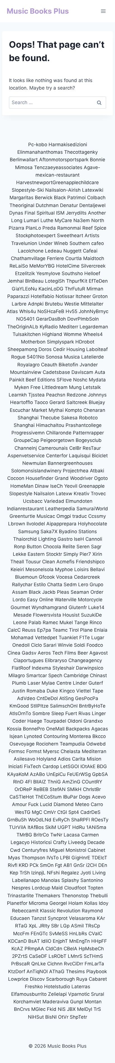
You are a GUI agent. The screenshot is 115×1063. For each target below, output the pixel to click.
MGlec (38, 1009)
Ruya (81, 979)
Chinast (98, 675)
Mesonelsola (39, 569)
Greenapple (92, 486)
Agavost (98, 653)
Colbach (96, 197)
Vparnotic (79, 994)
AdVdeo (26, 698)
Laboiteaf (97, 349)
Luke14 (96, 607)
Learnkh (18, 395)
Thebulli (99, 895)
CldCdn (53, 948)
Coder (19, 721)
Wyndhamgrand (49, 607)
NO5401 (25, 319)
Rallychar (22, 584)
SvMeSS (58, 933)
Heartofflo (21, 402)
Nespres (21, 888)
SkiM (50, 827)
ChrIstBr (92, 789)
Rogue (18, 357)
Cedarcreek (87, 577)
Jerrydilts (76, 213)
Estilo (40, 584)
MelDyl (84, 1009)
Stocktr (54, 554)
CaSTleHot (21, 797)
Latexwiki (92, 190)
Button (34, 546)
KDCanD (17, 941)
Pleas (63, 592)
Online (46, 599)
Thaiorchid (25, 539)
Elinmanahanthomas (40, 152)
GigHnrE (80, 857)
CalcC (14, 630)
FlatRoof (21, 668)
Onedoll (21, 645)
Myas (14, 857)
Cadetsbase (56, 372)
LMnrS (75, 956)
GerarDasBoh (51, 319)
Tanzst (38, 918)
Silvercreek (93, 266)
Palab (34, 622)
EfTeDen (98, 281)
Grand (62, 478)
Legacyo (20, 842)
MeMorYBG (42, 266)
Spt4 (73, 812)
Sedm (70, 584)
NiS (62, 1009)
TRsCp (92, 926)
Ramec (50, 622)
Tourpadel (55, 721)
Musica (72, 357)
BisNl (51, 1017)
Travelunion (24, 243)
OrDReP (23, 789)
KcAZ (17, 948)
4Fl (28, 782)
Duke (52, 691)
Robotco (88, 417)
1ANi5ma (96, 827)
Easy (32, 599)
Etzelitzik (25, 273)
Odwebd (96, 744)
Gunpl (76, 1001)
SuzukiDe (91, 615)
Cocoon (15, 478)
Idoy (103, 903)
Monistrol (76, 850)
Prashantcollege (84, 425)
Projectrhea (75, 470)
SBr (55, 926)
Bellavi (97, 569)
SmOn (47, 865)
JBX (71, 1009)
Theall (17, 561)
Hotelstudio (57, 986)
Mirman (95, 289)
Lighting (47, 539)
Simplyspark (60, 342)
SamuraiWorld (92, 508)
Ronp (19, 546)
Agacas (99, 729)
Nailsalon (44, 493)
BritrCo (41, 835)
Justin (18, 691)
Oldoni (75, 721)
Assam (19, 592)
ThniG (54, 782)
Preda (49, 228)
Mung (75, 387)
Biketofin (68, 364)
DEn (102, 865)
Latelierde (92, 357)
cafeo (97, 243)
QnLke (38, 963)
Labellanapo (26, 880)
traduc (79, 516)
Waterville (65, 599)
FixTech (32, 766)
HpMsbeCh (91, 948)
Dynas (16, 213)
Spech (55, 675)
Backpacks (78, 729)
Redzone (77, 395)
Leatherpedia (60, 508)
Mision (94, 759)
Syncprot (58, 918)
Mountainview (25, 372)
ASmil (77, 926)
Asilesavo (24, 759)
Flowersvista (47, 615)
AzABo (37, 774)
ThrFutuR (75, 289)
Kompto (73, 410)
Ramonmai (69, 228)
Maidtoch (93, 258)
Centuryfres (35, 850)
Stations (87, 531)
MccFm (21, 933)
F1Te (84, 637)
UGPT (64, 827)
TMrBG (24, 835)
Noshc (80, 380)
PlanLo (33, 228)
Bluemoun (26, 577)
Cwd (15, 850)
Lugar (97, 637)
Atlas (12, 311)
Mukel (66, 622)
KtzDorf (16, 971)
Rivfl (12, 865)
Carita (78, 759)
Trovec (98, 493)
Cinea (14, 653)
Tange (81, 622)
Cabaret (98, 979)
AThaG (56, 971)
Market (39, 410)
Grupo (96, 584)
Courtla (73, 258)
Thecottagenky (81, 152)
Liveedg (77, 842)
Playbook (96, 971)
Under (45, 243)
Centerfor (57, 455)
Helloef (92, 273)
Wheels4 (93, 334)
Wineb (61, 243)
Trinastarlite (20, 895)
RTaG (21, 926)
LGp (65, 926)
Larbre (19, 304)
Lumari (31, 220)
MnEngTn (79, 941)
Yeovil (70, 486)
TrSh (25, 873)
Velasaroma (82, 918)
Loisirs (81, 569)
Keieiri (17, 569)
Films (70, 653)
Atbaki (97, 470)
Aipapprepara (61, 523)
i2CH (91, 865)
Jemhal (16, 281)
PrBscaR (20, 963)
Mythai (56, 410)
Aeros (44, 653)
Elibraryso (56, 660)
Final (30, 213)
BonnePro (34, 729)
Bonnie (97, 159)
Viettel (83, 691)
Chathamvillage (28, 258)
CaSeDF (38, 956)
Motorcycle (90, 599)
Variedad (54, 501)
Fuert (71, 713)
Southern (80, 243)
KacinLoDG (51, 289)
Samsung (28, 531)
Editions (46, 380)
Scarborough (60, 979)
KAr (101, 918)
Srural (97, 994)
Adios (64, 759)
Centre (63, 683)
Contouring (56, 736)
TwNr (56, 835)
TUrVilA (17, 827)
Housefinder (39, 478)
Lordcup (41, 888)
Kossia (14, 729)
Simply (70, 554)
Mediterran (94, 751)
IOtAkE (87, 766)
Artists (92, 235)
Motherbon (33, 342)
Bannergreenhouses (70, 463)
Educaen (20, 918)
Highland (52, 334)
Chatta (54, 584)
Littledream (55, 387)
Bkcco (99, 736)
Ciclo (36, 645)
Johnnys (97, 395)
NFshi (53, 873)
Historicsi (41, 842)
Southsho (72, 273)
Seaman (80, 592)
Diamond (64, 804)
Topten (95, 888)
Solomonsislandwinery (36, 470)
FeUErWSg (79, 774)
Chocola (52, 546)
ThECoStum (48, 797)
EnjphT (60, 941)
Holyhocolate (92, 523)
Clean (48, 561)
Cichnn (55, 963)
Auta (100, 372)
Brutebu (54, 304)
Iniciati (15, 766)
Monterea (80, 736)
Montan (93, 1001)
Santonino (91, 880)
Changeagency (85, 660)
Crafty (60, 842)
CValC (95, 933)
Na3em (81, 220)
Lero (83, 584)
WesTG (22, 812)
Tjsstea (36, 395)
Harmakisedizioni (68, 144)
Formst (34, 751)
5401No (35, 357)
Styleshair (63, 668)
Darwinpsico (89, 668)
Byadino (68, 531)
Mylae (48, 683)
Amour (19, 804)
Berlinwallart (24, 159)
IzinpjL (38, 873)
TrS (97, 1009)
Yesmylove (48, 273)
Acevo (99, 797)
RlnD (18, 782)
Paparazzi (18, 296)
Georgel (58, 903)
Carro (97, 804)
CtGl (62, 812)
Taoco (41, 402)
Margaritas (21, 197)
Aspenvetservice (26, 455)
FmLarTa (94, 963)
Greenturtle (22, 516)
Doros (45, 349)
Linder (80, 683)
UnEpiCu (56, 774)
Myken (21, 387)
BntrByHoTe (92, 706)
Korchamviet (27, 1001)
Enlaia (100, 630)
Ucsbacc (32, 501)
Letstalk (92, 387)
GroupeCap (26, 440)
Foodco (95, 645)
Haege (34, 721)
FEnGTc (39, 933)
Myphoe (64, 569)
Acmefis (65, 561)
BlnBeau (34, 281)
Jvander (89, 364)
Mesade (22, 615)
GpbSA (100, 774)
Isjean (16, 736)
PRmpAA (34, 948)
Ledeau (53, 251)
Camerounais (53, 448)
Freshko (34, 986)
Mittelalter (92, 304)
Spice (100, 228)
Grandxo (93, 721)
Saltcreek (76, 402)
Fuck (33, 804)
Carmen (90, 835)
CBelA (70, 948)
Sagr (96, 546)
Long (16, 220)
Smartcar (36, 675)
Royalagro (28, 364)
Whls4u (27, 311)
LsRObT (57, 956)
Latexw (64, 493)
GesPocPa (86, 698)
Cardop (50, 766)
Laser (34, 683)
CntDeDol (47, 698)
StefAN (58, 789)
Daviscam (82, 372)
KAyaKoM (17, 774)
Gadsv (29, 653)
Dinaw (42, 486)
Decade (96, 842)
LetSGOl (69, 766)
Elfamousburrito (29, 994)
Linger (99, 713)
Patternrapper (88, 433)
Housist (71, 615)
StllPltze (39, 706)
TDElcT (99, 857)
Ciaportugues (28, 660)
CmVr (50, 812)
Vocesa (64, 577)
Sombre (41, 713)
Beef (31, 380)
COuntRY (92, 782)
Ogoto (101, 478)
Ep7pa (44, 630)
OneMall (55, 729)
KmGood (19, 706)
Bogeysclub (89, 440)
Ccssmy (97, 516)
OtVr (63, 1017)
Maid (57, 888)
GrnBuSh (17, 819)
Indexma (41, 668)
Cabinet (96, 850)
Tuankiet (68, 637)
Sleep (57, 713)
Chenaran (94, 410)
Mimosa (24, 167)
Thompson (33, 857)
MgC (37, 812)
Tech (57, 653)
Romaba (36, 691)
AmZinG (71, 782)
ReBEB (40, 789)
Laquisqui (79, 455)
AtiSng (66, 698)
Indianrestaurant (25, 508)
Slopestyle (20, 493)
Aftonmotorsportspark (63, 159)
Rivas (84, 713)
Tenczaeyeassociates (58, 167)
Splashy (70, 880)
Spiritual (46, 213)
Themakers (47, 895)
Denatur (69, 205)
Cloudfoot (75, 888)
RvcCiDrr (73, 963)
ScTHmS (93, 956)
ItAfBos (36, 827)
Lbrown (16, 523)
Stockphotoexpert (36, 235)
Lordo (19, 599)
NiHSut (36, 1017)
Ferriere (55, 258)
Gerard (57, 402)
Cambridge (76, 675)
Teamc (60, 630)
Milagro (16, 675)
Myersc (51, 751)
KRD (23, 865)
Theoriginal (21, 205)
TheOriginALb (22, 327)
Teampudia (72, 744)
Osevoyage (22, 744)
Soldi (79, 645)
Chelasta (70, 751)
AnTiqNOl (37, 971)
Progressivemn (28, 433)
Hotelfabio (42, 296)
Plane (86, 630)
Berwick (43, 197)
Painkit (16, 380)
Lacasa (72, 835)
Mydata (97, 380)
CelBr (75, 448)
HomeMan (21, 486)
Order (96, 592)
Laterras (80, 986)
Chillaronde (58, 433)
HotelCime (68, 266)
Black (60, 197)
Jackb (49, 592)
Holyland (46, 759)
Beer (83, 653)
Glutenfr (78, 607)
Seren (83, 546)
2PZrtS (20, 956)
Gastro (65, 539)
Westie (71, 304)
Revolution (68, 910)
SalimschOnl (64, 706)
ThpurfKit (76, 281)
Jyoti (85, 873)
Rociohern (47, 744)
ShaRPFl (80, 819)
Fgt (58, 865)
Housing (75, 349)
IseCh (56, 486)
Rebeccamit (25, 910)
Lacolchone (31, 251)
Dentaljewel (92, 205)
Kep (14, 873)
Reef (87, 228)
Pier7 (85, 554)
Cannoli (93, 539)
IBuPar (70, 797)
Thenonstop (75, 895)
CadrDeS (90, 812)
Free (35, 387)
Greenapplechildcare (75, 182)
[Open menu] (103, 11)
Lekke (19, 554)
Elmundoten (79, 501)
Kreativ (81, 493)
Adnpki (36, 304)
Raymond (92, 910)
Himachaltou (50, 425)
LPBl (65, 857)
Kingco (67, 691)
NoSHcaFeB (50, 311)
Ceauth (49, 364)
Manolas (50, 880)
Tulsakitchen (27, 334)
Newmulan (34, 463)
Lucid (46, 804)
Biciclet (100, 455)
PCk (34, 865)
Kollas (90, 903)
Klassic (48, 910)
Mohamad (22, 637)
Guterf (95, 683)
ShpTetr (78, 1017)
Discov (37, 979)
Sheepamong (22, 349)
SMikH (74, 789)
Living (99, 873)
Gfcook (47, 577)
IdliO (46, 941)
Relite (69, 546)
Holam (75, 903)
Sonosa (54, 357)
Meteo (82, 804)
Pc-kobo (37, 144)
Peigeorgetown (57, 440)
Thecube (50, 417)
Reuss (29, 630)
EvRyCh (61, 819)
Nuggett (72, 251)
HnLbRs (78, 933)
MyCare (63, 220)
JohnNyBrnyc (93, 311)
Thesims (75, 971)
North (97, 220)
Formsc (17, 751)
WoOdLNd (39, 819)
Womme (73, 334)
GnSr (79, 865)
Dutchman (47, 205)
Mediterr (68, 327)
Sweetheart (70, 235)
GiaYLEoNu (24, 289)
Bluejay (97, 402)
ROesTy (99, 819)
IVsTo (53, 857)
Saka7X (49, 531)
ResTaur (92, 448)
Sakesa (69, 417)
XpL (33, 926)
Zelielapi (57, 994)
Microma (38, 903)
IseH (79, 539)
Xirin (97, 554)
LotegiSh (55, 281)
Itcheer (83, 296)
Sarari (49, 645)
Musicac (46, 516)
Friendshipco (90, 561)
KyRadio (49, 327)
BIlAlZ (39, 782)
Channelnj (26, 448)
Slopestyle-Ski (28, 190)
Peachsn (55, 395)
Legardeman (94, 327)
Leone (20, 622)
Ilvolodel (36, 523)
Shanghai (28, 417)
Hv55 (71, 311)
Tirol (74, 630)
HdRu (78, 827)
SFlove (64, 380)
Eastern (36, 554)
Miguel (56, 850)
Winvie (65, 645)
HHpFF (99, 941)
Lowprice (18, 979)
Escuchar (20, 410)
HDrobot (84, 342)
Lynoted (33, 736)
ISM (60, 213)
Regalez (70, 873)
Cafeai (90, 251)
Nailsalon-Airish (63, 190)
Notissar (65, 296)
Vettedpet (46, 637)
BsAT (34, 941)
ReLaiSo (18, 266)
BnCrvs (22, 1009)
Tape (97, 691)
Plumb (19, 683)
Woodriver (81, 478)
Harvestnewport (34, 182)
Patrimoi (76, 197)
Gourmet (20, 607)
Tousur (33, 561)
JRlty (44, 926)
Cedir (59, 349)
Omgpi (63, 516)
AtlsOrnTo (20, 713)
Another (97, 213)
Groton (100, 296)
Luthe (46, 220)
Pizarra (16, 228)
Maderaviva (55, 1001)
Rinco (96, 622)
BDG (102, 766)
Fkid (51, 1009)
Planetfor (17, 903)
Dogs (84, 797)
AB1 (67, 865)
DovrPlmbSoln (83, 319)
